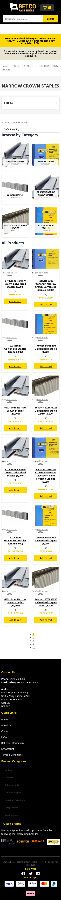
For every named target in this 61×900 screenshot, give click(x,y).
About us (6, 725)
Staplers (9, 777)
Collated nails (12, 785)
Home (5, 66)
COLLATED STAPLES (23, 66)
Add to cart (15, 301)
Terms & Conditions (12, 754)
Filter (8, 103)
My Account (7, 748)
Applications (11, 815)
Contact (5, 731)
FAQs (4, 737)
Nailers (8, 769)
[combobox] (23, 19)
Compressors (11, 807)
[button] (23, 872)
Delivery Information (12, 743)
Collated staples (13, 792)
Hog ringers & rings (15, 800)
